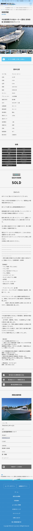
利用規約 (16, 500)
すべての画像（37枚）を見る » (16, 59)
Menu (30, 4)
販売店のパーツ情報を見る (16, 380)
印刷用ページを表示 (16, 467)
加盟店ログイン (23, 486)
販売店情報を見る (16, 385)
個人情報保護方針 (16, 522)
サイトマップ (16, 513)
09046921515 (6, 438)
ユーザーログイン (10, 486)
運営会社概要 (16, 496)
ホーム (2, 9)
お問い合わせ (16, 518)
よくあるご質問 (16, 505)
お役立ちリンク (16, 509)
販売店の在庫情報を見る (16, 375)
